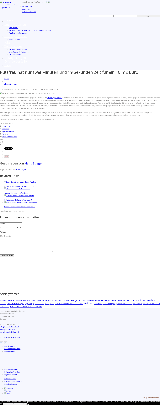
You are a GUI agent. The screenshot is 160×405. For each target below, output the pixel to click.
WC (26, 307)
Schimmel (120, 304)
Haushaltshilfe (148, 300)
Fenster (42, 300)
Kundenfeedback (15, 54)
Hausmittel (3, 304)
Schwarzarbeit (128, 304)
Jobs (7, 42)
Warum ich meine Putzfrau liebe (16, 193)
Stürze (135, 304)
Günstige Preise (15, 36)
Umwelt (145, 304)
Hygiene (28, 303)
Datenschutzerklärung (20, 404)
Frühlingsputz (93, 300)
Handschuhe (121, 300)
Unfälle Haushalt (4, 307)
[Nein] (28, 404)
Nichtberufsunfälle (77, 304)
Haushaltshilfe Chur (11, 369)
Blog (7, 65)
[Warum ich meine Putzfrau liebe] (17, 189)
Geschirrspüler (110, 300)
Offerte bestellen (16, 61)
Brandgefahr (19, 300)
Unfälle (156, 303)
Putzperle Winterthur (12, 372)
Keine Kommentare (9, 137)
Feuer (59, 300)
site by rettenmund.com (151, 398)
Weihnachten (32, 307)
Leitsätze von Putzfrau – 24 (19, 52)
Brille (24, 300)
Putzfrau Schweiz (10, 384)
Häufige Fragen (15, 58)
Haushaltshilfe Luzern (12, 349)
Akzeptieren (7, 404)
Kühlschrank (66, 303)
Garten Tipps (26, 9)
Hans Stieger (7, 126)
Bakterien (11, 300)
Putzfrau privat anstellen (18, 33)
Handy (128, 300)
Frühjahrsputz (78, 300)
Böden (28, 300)
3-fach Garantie (14, 39)
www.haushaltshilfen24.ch (9, 332)
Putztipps (105, 304)
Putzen (88, 303)
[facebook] (8, 388)
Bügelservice (13, 28)
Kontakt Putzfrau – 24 (29, 12)
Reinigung (112, 303)
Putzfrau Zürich (10, 379)
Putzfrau (5, 134)
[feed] (7, 393)
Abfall (2, 300)
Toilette (139, 304)
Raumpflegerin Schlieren (13, 381)
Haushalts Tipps (27, 6)
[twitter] (7, 391)
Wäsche (39, 307)
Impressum (4, 337)
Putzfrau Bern (9, 351)
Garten (101, 300)
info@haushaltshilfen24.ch (9, 327)
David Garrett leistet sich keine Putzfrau (19, 186)
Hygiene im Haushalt (38, 304)
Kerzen (47, 304)
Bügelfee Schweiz (11, 374)
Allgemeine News (10, 84)
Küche (58, 303)
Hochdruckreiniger (15, 303)
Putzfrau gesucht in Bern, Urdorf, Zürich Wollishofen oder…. (31, 30)
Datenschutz (15, 337)
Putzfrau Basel (9, 346)
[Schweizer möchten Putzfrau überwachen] (20, 202)
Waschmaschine (17, 306)
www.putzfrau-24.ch (7, 329)
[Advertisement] (65, 273)
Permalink (5, 129)
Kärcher (52, 304)
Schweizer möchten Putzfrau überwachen (19, 207)
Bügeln (33, 300)
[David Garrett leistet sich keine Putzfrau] (20, 182)
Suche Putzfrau (15, 24)
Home (8, 21)
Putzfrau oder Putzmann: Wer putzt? (18, 200)
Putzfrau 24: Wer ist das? (18, 49)
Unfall (150, 304)
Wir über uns (13, 46)
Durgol (37, 300)
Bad (5, 300)
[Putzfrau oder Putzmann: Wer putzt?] (19, 196)
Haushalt (136, 300)
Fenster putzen (51, 300)
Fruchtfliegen (65, 300)
